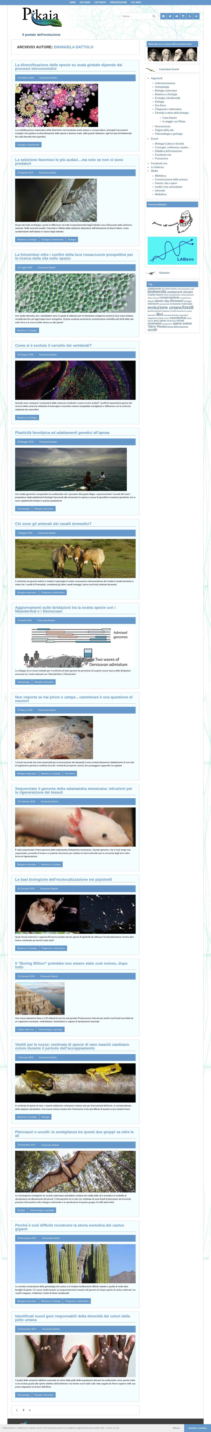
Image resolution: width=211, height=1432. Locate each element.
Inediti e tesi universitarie (168, 187)
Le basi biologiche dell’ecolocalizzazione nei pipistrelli (63, 879)
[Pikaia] (41, 25)
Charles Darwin (155, 295)
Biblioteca (160, 175)
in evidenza (157, 167)
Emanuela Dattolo (48, 78)
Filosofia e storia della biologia (172, 113)
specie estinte (182, 323)
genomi (158, 311)
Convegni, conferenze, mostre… (172, 147)
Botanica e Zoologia (27, 239)
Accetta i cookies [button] (197, 1428)
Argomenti (156, 78)
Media (154, 171)
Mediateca (161, 194)
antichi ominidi (171, 289)
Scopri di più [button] (112, 1428)
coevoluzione (174, 295)
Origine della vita (25, 1029)
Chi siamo (85, 2)
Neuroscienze (162, 126)
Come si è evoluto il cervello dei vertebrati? (53, 345)
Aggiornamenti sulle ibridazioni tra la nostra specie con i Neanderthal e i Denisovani (65, 609)
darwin (151, 301)
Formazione (161, 158)
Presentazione (118, 2)
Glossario (164, 272)
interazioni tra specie (184, 311)
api (192, 289)
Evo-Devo (70, 773)
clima (166, 295)
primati (180, 320)
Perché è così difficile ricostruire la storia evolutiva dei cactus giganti (69, 1227)
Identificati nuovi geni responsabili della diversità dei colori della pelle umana (72, 1318)
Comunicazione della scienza (171, 179)
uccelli (152, 330)
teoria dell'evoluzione (177, 326)
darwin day (162, 300)
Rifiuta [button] (176, 1428)
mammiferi (183, 315)
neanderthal (178, 317)
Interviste (160, 190)
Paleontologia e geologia (50, 1029)
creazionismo (185, 298)
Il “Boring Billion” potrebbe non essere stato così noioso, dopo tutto (71, 965)
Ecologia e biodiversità (28, 144)
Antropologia (23, 508)
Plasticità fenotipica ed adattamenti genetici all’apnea (62, 432)
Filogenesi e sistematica (53, 592)
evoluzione (164, 304)
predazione (171, 321)
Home (73, 2)
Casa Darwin (169, 117)
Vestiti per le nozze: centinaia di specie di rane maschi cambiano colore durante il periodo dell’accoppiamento (72, 1046)
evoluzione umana (165, 307)
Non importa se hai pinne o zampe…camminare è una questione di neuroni (74, 699)
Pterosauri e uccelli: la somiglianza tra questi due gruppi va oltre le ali (74, 1134)
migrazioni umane (155, 318)
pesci (156, 320)
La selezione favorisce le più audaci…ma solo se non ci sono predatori (69, 162)
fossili (187, 307)
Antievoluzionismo (165, 83)
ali (163, 289)
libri (159, 314)
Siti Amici (136, 2)
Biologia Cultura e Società (169, 143)
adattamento (154, 288)
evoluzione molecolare (181, 303)
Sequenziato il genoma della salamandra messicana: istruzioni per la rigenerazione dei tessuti (73, 790)
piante (163, 320)
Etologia (72, 239)
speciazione (167, 324)
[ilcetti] (24, 1423)
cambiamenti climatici (180, 292)
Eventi (154, 138)
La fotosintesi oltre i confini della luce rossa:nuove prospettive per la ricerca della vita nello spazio (74, 256)
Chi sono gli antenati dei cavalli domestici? (53, 524)
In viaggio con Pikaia (173, 121)
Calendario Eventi (169, 69)
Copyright (100, 2)
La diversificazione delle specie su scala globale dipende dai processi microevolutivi (68, 67)
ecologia (188, 301)
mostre (166, 318)
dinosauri (177, 300)
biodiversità (157, 292)
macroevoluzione (171, 315)
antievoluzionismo (184, 289)
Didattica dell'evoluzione (168, 151)
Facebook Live (163, 154)
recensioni (155, 323)
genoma (151, 311)
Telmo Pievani (157, 326)
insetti (173, 311)
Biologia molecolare (43, 508)
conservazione (169, 297)
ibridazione (166, 311)
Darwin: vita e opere (166, 183)
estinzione (153, 303)
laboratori (152, 315)
